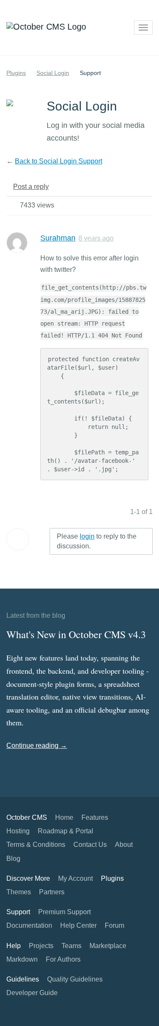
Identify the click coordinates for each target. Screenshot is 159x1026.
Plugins (16, 72)
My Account (75, 878)
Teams (71, 945)
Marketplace (107, 945)
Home (64, 817)
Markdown (22, 959)
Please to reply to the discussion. (97, 541)
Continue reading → (36, 745)
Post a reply (31, 186)
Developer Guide (32, 992)
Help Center (78, 925)
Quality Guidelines (75, 979)
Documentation (29, 925)
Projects (41, 945)
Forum (114, 925)
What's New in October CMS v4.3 (76, 634)
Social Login (52, 72)
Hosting (18, 831)
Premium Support (64, 911)
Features (94, 817)
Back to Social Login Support (58, 161)
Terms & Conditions (35, 844)
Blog (13, 858)
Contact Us (90, 844)
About (124, 844)
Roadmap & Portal (65, 831)
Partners (51, 892)
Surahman (57, 238)
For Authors (63, 959)
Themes (18, 892)
